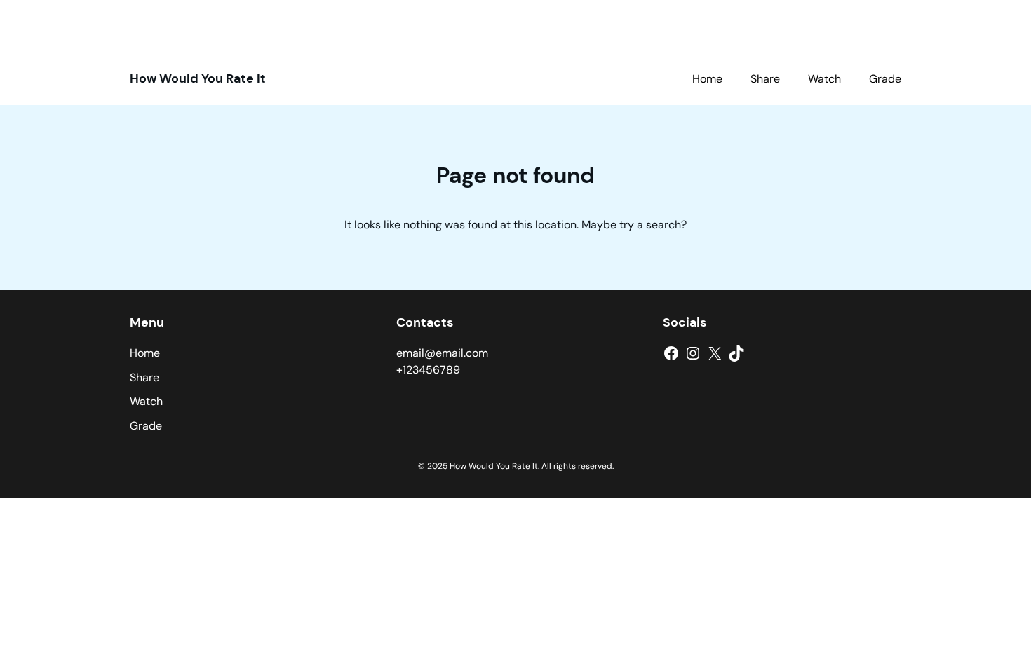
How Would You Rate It (198, 78)
